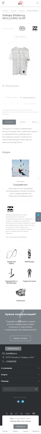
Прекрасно (20, 426)
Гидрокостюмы (29, 281)
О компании (6, 368)
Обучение (20, 181)
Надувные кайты (11, 262)
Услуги (4, 375)
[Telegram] (38, 215)
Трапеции (20, 301)
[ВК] (38, 219)
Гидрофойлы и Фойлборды (11, 282)
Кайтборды (29, 262)
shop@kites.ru (11, 353)
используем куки (22, 418)
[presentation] (38, 122)
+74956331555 (11, 361)
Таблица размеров (12, 86)
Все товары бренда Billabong (16, 237)
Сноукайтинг (20, 185)
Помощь (5, 381)
